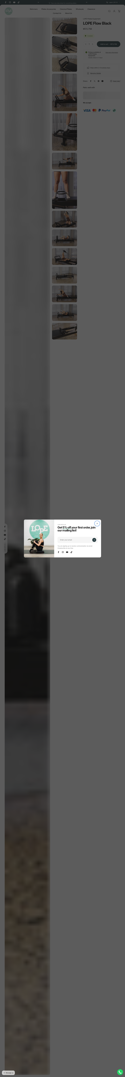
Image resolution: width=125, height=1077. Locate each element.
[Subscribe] (94, 540)
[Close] (97, 523)
